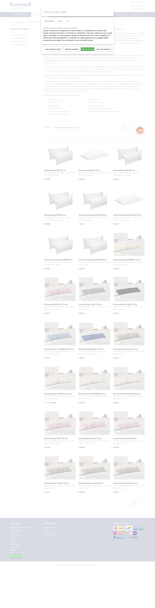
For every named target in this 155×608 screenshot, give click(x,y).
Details (59, 21)
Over (67, 21)
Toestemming (49, 21)
